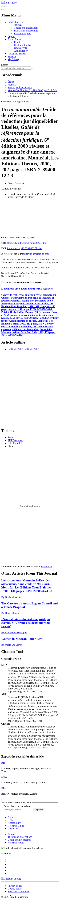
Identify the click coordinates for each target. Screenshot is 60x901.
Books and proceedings (26, 30)
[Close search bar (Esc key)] (5, 6)
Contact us (13, 828)
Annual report (21, 50)
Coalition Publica (23, 45)
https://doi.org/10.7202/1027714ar (24, 248)
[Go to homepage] (9, 2)
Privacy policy (15, 885)
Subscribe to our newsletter (17, 806)
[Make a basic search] (2, 6)
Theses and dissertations (26, 27)
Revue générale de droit (20, 87)
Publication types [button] (16, 22)
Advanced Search (17, 53)
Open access (20, 47)
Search (4, 64)
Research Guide (16, 825)
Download (46, 566)
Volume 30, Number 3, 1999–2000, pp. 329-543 (32, 90)
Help (10, 820)
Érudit (17, 42)
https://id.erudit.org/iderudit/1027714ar (26, 243)
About (18, 39)
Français (12, 56)
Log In (11, 36)
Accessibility (14, 822)
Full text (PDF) (15, 349)
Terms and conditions (18, 891)
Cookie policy (15, 888)
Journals (18, 24)
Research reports (22, 33)
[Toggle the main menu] (2, 9)
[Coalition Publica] (11, 878)
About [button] (11, 39)
